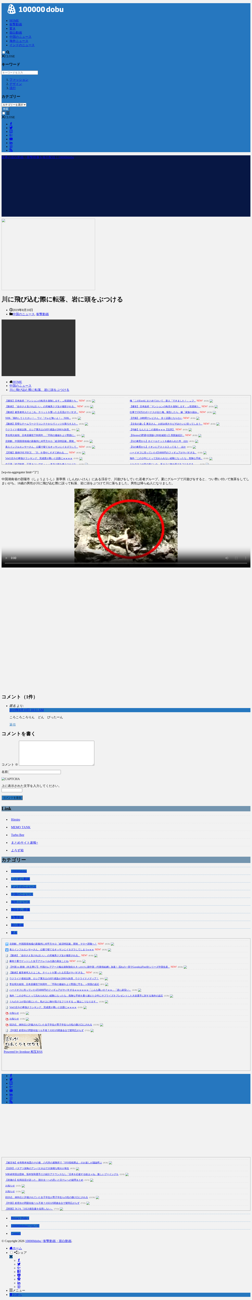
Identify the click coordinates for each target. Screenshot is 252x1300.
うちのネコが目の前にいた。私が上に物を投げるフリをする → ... (164, 464)
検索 (5, 108)
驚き (12, 28)
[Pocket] (18, 1275)
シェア (22, 1252)
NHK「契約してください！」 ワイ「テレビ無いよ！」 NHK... (38, 418)
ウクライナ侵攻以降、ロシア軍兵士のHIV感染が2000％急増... (37, 429)
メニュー (19, 1290)
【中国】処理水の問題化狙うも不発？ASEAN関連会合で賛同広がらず (46, 1030)
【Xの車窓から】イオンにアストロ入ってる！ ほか (158, 446)
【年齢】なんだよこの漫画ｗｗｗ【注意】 (152, 429)
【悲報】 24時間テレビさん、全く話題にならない (156, 418)
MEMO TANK (21, 827)
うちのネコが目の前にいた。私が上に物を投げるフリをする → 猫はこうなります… (53, 1001)
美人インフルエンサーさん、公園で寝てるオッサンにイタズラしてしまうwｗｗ (51, 949)
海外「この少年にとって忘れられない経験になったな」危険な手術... (166, 458)
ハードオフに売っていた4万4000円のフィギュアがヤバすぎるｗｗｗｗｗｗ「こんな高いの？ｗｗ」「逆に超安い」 (70, 990)
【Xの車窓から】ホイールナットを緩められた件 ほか (159, 441)
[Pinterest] (18, 1286)
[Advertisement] (126, 189)
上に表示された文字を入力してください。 (31, 785)
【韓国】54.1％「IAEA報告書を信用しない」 (29, 1208)
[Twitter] (18, 1264)
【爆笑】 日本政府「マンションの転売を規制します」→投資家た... (165, 406)
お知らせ (14, 1013)
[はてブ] (18, 1271)
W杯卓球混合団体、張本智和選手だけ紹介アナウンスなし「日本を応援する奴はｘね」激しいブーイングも (62, 1174)
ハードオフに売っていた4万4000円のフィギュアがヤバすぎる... (163, 452)
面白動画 (15, 32)
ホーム (17, 1248)
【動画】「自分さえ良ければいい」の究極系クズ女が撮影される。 (40, 406)
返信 (12, 724)
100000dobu (19, 871)
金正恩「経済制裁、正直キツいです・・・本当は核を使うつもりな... (41, 464)
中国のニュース (20, 36)
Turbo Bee (17, 835)
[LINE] (18, 1279)
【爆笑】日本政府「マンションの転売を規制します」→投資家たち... (41, 400)
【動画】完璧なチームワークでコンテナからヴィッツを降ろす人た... (41, 423)
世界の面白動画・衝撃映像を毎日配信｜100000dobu (38, 157)
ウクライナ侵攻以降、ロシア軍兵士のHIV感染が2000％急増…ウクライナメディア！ (54, 978)
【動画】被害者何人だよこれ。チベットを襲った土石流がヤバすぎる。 (47, 972)
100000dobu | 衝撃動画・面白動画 (48, 1241)
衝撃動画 (15, 24)
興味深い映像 (20, 909)
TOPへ (17, 1294)
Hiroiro (15, 819)
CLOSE (10, 56)
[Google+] (18, 1268)
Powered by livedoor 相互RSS (23, 1051)
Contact (16, 1233)
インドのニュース (22, 45)
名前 (5, 771)
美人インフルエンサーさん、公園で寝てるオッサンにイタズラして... (41, 446)
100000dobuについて (25, 1225)
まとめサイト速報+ (24, 842)
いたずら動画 (20, 879)
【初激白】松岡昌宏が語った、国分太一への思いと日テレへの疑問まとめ (44, 1180)
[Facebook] (18, 1260)
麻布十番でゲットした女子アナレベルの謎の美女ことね (39, 961)
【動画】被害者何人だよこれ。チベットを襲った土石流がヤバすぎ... (41, 412)
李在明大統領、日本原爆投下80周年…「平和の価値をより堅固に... (40, 435)
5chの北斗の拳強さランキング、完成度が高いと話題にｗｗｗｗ (38, 458)
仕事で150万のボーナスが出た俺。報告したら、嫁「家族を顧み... (164, 412)
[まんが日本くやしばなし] (23, 1048)
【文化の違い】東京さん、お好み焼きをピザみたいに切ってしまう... (166, 423)
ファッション (18, 79)
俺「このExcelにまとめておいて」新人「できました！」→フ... (163, 400)
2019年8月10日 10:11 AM (26, 710)
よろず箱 (17, 850)
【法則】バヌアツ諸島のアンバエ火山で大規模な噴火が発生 (37, 1168)
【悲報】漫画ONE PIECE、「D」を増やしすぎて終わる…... (36, 452)
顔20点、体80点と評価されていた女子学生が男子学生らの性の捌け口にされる (50, 1024)
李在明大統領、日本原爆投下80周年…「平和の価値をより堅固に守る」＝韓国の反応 (54, 984)
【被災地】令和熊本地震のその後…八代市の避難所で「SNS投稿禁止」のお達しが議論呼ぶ (53, 1162)
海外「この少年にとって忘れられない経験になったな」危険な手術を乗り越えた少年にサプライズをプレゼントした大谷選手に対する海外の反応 (86, 995)
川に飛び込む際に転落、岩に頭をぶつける (39, 389)
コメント (10, 764)
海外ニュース (18, 41)
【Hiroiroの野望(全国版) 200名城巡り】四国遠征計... (157, 435)
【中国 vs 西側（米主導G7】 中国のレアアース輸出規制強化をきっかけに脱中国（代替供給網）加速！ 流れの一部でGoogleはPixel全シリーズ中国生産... (89, 966)
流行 (12, 88)
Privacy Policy (20, 1218)
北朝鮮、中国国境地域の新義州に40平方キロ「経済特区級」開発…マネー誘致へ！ (53, 943)
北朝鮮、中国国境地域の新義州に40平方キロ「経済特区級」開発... (40, 441)
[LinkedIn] (18, 1283)
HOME (14, 20)
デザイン (15, 84)
